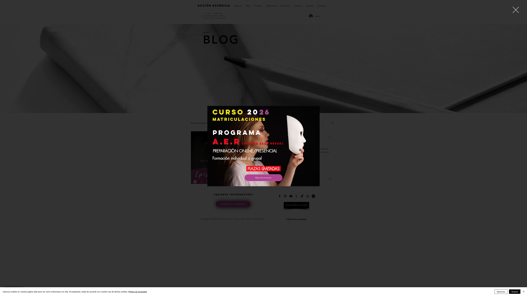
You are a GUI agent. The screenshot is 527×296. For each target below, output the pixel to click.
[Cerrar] (523, 291)
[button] (516, 10)
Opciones (501, 291)
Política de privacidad (137, 291)
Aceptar (514, 291)
